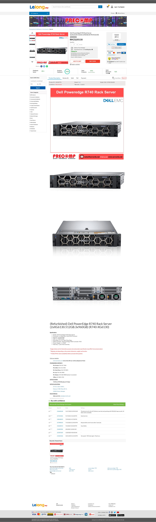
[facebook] (109, 512)
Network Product (34, 114)
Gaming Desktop (33, 103)
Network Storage (34, 116)
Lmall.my (111, 505)
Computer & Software (35, 29)
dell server (91, 471)
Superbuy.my (112, 506)
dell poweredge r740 (112, 468)
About (73, 503)
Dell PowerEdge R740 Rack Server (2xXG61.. (56, 458)
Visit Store (121, 44)
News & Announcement (94, 506)
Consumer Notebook (34, 97)
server (116, 39)
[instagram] (112, 512)
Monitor (32, 109)
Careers (73, 505)
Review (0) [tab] (65, 78)
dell (70, 468)
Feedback (90, 505)
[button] (32, 33)
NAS (31, 111)
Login (115, 7)
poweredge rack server (55, 471)
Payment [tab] (83, 78)
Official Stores (121, 13)
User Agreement (75, 506)
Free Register (121, 7)
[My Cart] (108, 7)
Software (32, 126)
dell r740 (71, 471)
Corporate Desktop (35, 101)
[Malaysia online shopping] (40, 7)
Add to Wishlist (54, 462)
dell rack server (54, 469)
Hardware (45, 29)
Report (123, 78)
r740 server (72, 469)
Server (51, 29)
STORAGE (32, 128)
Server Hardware (34, 124)
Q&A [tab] (72, 78)
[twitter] (115, 512)
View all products (91, 72)
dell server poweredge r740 (114, 469)
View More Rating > (118, 404)
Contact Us (91, 503)
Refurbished (33, 122)
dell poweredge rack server (56, 468)
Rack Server (33, 120)
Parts (31, 118)
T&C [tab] (77, 78)
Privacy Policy (75, 508)
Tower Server (33, 130)
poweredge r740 (92, 468)
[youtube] (118, 512)
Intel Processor (34, 107)
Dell (79, 82)
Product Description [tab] (54, 78)
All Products (33, 95)
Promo (112, 13)
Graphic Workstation (35, 105)
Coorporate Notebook (35, 99)
